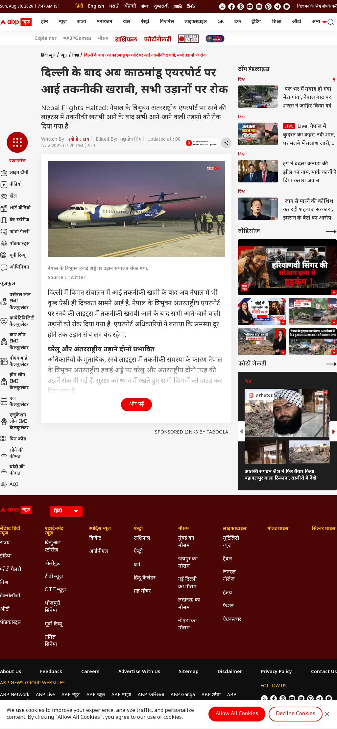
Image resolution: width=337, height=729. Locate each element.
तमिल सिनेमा (51, 641)
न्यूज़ (63, 22)
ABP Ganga (183, 695)
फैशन (228, 606)
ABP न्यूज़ (70, 695)
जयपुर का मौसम (188, 563)
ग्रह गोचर (142, 591)
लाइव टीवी (19, 173)
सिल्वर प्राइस (323, 529)
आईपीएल (98, 551)
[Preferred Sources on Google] (201, 143)
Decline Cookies (295, 714)
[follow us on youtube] (250, 7)
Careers (90, 672)
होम (44, 22)
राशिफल (142, 538)
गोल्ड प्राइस (277, 529)
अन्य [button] (316, 22)
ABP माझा (121, 695)
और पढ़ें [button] (136, 404)
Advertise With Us (139, 672)
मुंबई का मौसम (186, 542)
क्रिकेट (95, 538)
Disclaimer (230, 672)
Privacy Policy (276, 672)
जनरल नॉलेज (229, 576)
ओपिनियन (19, 267)
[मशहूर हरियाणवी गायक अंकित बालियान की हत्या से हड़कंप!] (287, 267)
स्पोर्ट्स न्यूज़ (100, 529)
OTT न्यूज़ (55, 590)
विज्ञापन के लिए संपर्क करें (317, 6)
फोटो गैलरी (20, 232)
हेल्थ (227, 593)
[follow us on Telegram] (277, 7)
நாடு (178, 6)
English (96, 6)
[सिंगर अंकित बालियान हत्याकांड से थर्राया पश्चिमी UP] (262, 311)
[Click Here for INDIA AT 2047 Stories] (215, 39)
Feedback (51, 672)
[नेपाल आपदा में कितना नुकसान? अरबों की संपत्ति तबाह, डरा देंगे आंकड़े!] (313, 311)
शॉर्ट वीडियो (20, 208)
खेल (126, 22)
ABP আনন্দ (95, 695)
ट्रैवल (227, 559)
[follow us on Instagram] (259, 7)
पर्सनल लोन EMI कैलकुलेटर (20, 301)
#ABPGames (77, 38)
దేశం (191, 6)
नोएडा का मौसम (187, 625)
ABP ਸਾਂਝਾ (211, 695)
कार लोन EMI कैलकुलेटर (19, 341)
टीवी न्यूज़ (54, 577)
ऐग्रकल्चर (232, 619)
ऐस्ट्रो (145, 22)
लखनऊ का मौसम (189, 604)
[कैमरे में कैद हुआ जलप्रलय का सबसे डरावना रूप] (313, 341)
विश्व (75, 55)
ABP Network (14, 695)
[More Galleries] (331, 364)
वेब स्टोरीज (19, 220)
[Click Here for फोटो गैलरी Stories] (158, 38)
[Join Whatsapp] (287, 7)
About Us (10, 672)
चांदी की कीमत (17, 470)
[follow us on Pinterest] (268, 7)
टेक (237, 22)
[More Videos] (331, 231)
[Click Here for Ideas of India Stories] (188, 39)
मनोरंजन (104, 22)
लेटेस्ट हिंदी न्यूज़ (10, 531)
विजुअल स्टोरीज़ (53, 547)
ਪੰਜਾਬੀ (130, 6)
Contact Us (324, 672)
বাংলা (145, 6)
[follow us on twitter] (222, 7)
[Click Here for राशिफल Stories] (126, 39)
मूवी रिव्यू (17, 255)
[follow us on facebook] (231, 7)
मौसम (103, 38)
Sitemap (189, 672)
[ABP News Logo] (17, 22)
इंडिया (6, 556)
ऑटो (296, 22)
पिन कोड (18, 439)
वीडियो (16, 184)
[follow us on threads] (241, 7)
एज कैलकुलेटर (19, 401)
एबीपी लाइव (78, 139)
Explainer (46, 38)
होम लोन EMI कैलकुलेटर (19, 381)
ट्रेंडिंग (256, 22)
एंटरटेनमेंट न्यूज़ (54, 531)
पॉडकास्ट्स (20, 244)
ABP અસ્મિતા (151, 695)
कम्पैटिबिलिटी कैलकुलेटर (22, 321)
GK (220, 22)
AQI (14, 485)
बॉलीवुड (52, 563)
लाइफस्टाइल (195, 22)
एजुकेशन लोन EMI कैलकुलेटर (19, 421)
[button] (17, 148)
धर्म (137, 565)
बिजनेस (167, 22)
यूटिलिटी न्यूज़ (231, 542)
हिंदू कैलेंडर (145, 578)
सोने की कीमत (17, 453)
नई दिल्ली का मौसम (187, 583)
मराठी (114, 6)
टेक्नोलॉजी (10, 596)
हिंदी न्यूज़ (48, 55)
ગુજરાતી (161, 6)
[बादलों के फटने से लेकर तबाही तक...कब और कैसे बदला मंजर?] (262, 341)
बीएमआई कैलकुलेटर (19, 361)
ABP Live (45, 695)
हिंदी (79, 6)
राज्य (81, 22)
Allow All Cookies (237, 714)
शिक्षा (276, 22)
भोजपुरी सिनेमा (52, 607)
